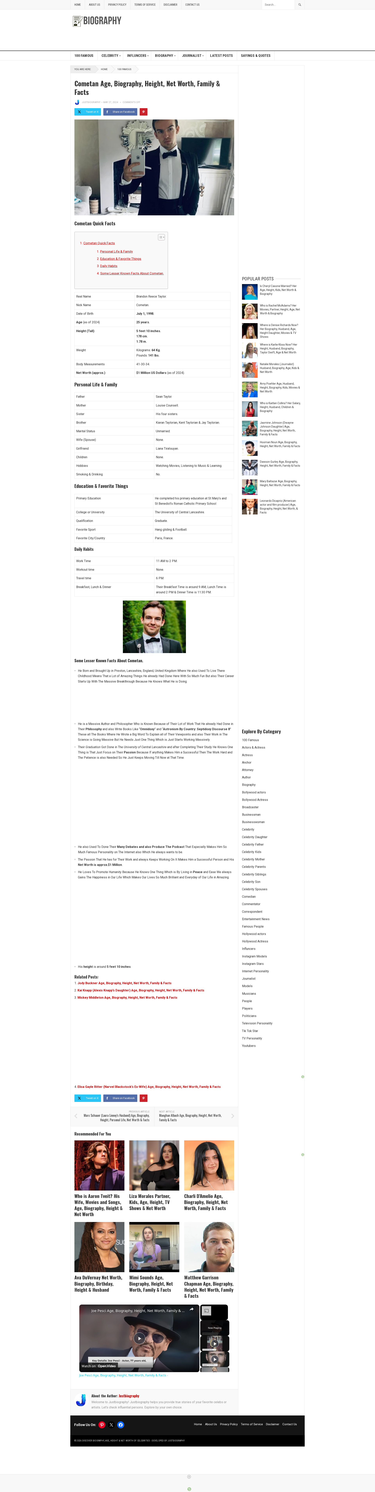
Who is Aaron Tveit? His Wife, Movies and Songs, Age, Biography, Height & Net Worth (98, 1205)
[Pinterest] (143, 112)
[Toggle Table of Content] (159, 237)
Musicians (249, 994)
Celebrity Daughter (254, 837)
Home (77, 4)
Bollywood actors (254, 792)
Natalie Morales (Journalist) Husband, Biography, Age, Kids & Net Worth (279, 368)
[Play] (215, 1344)
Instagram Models (254, 956)
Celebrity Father (253, 844)
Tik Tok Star (250, 1031)
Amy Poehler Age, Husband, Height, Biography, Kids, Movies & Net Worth (280, 387)
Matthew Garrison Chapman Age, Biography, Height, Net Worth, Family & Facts (208, 1286)
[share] (191, 1309)
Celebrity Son (251, 882)
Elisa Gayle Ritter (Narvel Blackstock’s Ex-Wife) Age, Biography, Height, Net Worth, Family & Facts (149, 1087)
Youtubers (249, 1046)
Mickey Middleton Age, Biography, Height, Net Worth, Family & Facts (127, 997)
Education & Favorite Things (120, 259)
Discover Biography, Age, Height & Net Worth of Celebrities (116, 1440)
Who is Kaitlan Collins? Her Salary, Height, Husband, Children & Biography (280, 407)
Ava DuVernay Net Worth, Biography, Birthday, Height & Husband (98, 1283)
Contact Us (192, 4)
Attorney (248, 770)
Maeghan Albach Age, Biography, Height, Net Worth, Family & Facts (190, 1117)
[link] (85, 1311)
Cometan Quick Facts (99, 243)
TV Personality (252, 1038)
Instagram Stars (253, 964)
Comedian (249, 896)
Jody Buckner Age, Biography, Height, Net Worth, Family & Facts (124, 983)
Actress (247, 755)
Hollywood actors (254, 934)
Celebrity (110, 55)
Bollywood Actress (255, 800)
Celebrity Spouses (254, 889)
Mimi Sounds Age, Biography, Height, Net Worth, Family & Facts (151, 1283)
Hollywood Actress (255, 941)
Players (247, 1008)
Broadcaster (250, 807)
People (247, 1001)
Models (247, 986)
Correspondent (252, 912)
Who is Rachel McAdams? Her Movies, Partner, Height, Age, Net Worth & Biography (280, 309)
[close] (189, 1477)
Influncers (136, 55)
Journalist (192, 55)
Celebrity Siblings (254, 874)
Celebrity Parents (254, 867)
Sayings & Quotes (256, 55)
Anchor (246, 762)
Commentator (251, 904)
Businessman (251, 814)
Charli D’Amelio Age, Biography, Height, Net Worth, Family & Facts (206, 1201)
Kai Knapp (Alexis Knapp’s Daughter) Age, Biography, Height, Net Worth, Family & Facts (141, 990)
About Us (94, 4)
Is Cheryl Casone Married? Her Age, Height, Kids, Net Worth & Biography (278, 289)
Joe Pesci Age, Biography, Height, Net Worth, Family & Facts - (138, 1310)
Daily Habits (108, 266)
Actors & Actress (253, 747)
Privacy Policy (117, 4)
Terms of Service (145, 4)
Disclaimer (170, 4)
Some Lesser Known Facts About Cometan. (132, 273)
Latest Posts (221, 55)
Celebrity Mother (253, 859)
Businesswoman (253, 822)
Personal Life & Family (116, 251)
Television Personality (257, 1023)
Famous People (253, 926)
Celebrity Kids (251, 852)
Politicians (249, 1016)
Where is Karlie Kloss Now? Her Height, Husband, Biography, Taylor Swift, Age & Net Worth (278, 348)
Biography (164, 55)
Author (246, 777)
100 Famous (84, 55)
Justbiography (91, 102)
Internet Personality (255, 971)
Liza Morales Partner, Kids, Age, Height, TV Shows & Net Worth (149, 1201)
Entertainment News (256, 919)
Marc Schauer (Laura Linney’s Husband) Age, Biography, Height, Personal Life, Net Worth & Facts (116, 1117)
